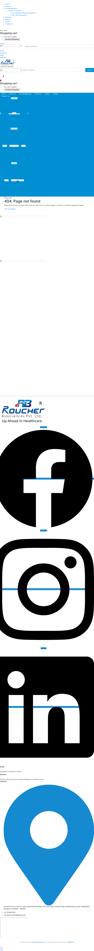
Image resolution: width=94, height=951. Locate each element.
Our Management (11, 8)
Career (7, 22)
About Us (8, 6)
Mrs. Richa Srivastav (19, 15)
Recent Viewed (16, 771)
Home (7, 4)
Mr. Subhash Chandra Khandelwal (24, 13)
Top (1, 948)
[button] (3, 43)
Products (8, 17)
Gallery (7, 19)
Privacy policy (5, 779)
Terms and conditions (17, 779)
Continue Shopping (12, 39)
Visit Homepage (9, 209)
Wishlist (2, 771)
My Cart (8, 771)
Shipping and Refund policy (34, 779)
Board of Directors (15, 11)
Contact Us (9, 24)
